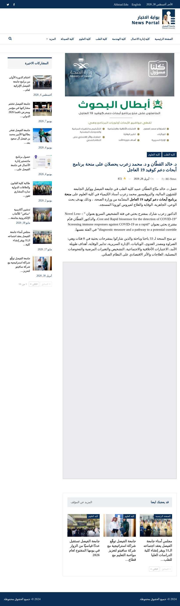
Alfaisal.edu (121, 4)
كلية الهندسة (119, 38)
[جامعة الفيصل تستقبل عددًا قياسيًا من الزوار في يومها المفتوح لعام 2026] (83, 525)
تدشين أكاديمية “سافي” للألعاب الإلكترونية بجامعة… (19, 213)
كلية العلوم (85, 38)
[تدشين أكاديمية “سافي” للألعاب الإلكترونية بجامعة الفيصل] (42, 215)
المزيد (52, 38)
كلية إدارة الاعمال (140, 38)
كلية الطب (101, 38)
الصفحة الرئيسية (164, 38)
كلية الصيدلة (67, 38)
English (136, 4)
